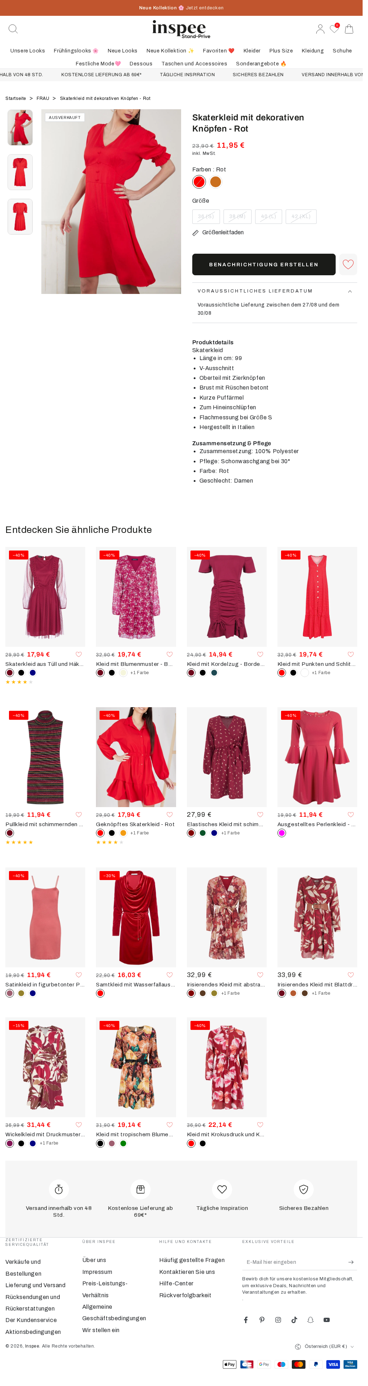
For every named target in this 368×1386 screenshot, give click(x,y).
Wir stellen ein (101, 1330)
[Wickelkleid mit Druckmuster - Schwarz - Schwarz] (21, 1143)
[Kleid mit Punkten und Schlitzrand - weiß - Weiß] (304, 672)
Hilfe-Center (176, 1283)
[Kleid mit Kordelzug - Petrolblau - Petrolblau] (214, 672)
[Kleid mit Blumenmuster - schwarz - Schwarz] (111, 672)
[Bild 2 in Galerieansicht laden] (20, 172)
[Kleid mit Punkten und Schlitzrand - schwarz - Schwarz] (293, 672)
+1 (139, 672)
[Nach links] (50, 211)
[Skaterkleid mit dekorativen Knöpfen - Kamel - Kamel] (215, 182)
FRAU (44, 98)
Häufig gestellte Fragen (192, 1260)
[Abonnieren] (352, 1262)
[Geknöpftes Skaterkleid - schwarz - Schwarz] (111, 833)
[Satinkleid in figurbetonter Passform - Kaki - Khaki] (21, 993)
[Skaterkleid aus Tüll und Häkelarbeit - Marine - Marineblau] (32, 672)
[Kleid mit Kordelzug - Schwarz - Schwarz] (202, 672)
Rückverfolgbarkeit (185, 1295)
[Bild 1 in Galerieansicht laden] (20, 127)
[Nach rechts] (172, 211)
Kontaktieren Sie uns (187, 1272)
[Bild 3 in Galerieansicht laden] (20, 216)
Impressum (97, 1272)
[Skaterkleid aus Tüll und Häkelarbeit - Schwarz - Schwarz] (21, 672)
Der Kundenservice (31, 1320)
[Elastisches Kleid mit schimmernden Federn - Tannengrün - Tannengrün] (202, 833)
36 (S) (209, 219)
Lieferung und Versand (35, 1285)
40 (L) (271, 219)
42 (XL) (304, 219)
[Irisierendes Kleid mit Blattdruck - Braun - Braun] (304, 993)
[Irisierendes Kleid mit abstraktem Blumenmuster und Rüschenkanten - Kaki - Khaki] (214, 993)
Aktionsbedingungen (33, 1332)
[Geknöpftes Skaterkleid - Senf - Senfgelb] (123, 833)
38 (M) (240, 219)
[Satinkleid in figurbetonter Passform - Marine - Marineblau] (32, 993)
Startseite (16, 98)
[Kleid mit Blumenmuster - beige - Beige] (123, 672)
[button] (13, 29)
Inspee (32, 1346)
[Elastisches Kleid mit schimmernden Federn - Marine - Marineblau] (214, 833)
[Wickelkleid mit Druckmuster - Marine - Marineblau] (32, 1143)
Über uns (94, 1260)
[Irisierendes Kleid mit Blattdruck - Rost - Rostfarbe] (293, 993)
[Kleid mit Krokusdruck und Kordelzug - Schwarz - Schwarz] (202, 1143)
